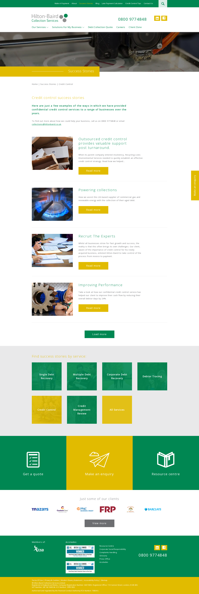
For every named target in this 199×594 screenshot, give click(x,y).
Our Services (39, 27)
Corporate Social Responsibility (113, 549)
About (74, 3)
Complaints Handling (108, 552)
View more (99, 523)
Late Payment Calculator (112, 3)
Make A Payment (62, 3)
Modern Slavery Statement (71, 580)
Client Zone (135, 27)
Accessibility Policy (91, 580)
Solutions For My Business (67, 27)
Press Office (105, 559)
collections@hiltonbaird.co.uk (46, 124)
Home (35, 84)
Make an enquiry (194, 185)
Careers (120, 27)
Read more (93, 170)
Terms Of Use (37, 580)
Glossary (103, 555)
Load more (99, 334)
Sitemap (104, 580)
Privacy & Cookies (52, 580)
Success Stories (86, 3)
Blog (97, 3)
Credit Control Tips (133, 3)
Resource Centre (107, 546)
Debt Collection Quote (100, 27)
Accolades (104, 562)
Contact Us (148, 3)
